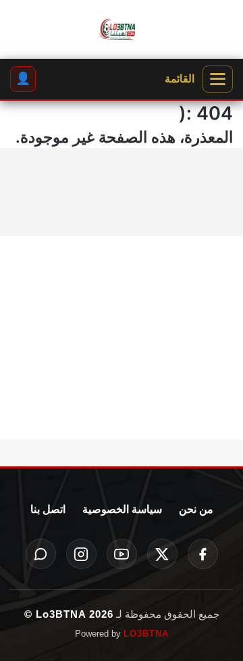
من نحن (196, 509)
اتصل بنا (47, 509)
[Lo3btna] (121, 30)
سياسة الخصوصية (122, 509)
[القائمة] (217, 79)
